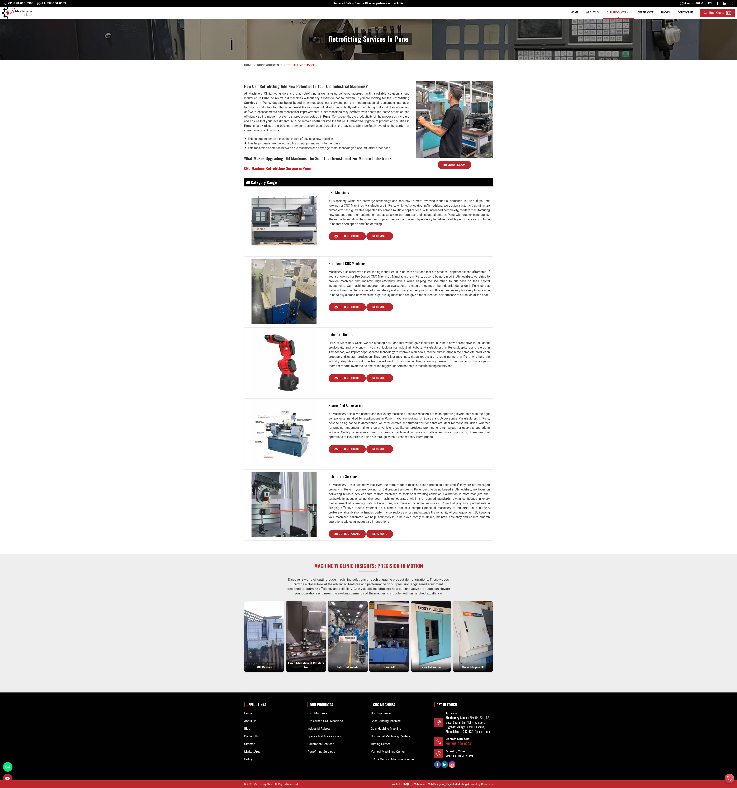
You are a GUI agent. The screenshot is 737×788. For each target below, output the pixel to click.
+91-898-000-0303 (20, 3)
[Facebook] (717, 3)
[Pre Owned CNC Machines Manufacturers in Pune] (284, 291)
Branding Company (481, 784)
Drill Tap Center (381, 713)
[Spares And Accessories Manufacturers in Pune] (284, 433)
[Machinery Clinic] (17, 13)
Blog (247, 728)
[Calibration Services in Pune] (284, 504)
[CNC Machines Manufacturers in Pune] (284, 220)
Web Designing (436, 784)
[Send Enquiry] (7, 778)
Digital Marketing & (457, 784)
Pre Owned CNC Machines (347, 263)
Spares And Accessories (346, 405)
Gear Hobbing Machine (386, 728)
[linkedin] (724, 3)
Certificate (646, 12)
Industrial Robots (341, 334)
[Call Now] (729, 778)
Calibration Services (343, 476)
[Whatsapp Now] (7, 767)
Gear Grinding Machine (386, 721)
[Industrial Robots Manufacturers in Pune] (284, 362)
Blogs (665, 12)
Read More (379, 236)
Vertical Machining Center (388, 751)
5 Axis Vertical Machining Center (392, 759)
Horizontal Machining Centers (390, 736)
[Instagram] (731, 3)
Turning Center (380, 744)
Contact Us (685, 12)
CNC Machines (339, 192)
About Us (592, 12)
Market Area (252, 751)
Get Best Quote (349, 236)
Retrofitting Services (321, 751)
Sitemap (249, 744)
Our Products (616, 12)
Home (574, 12)
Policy (248, 759)
